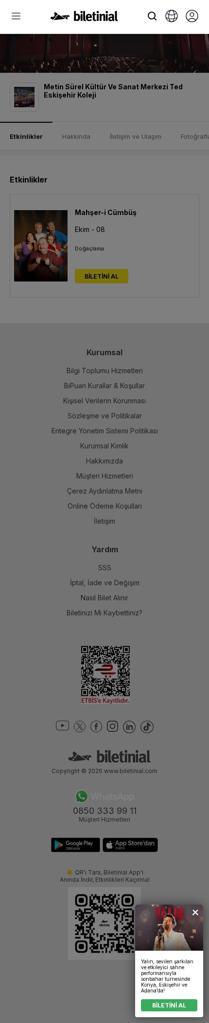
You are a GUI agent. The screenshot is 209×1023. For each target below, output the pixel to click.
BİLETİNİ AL (169, 1005)
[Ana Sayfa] (84, 18)
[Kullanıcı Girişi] (192, 17)
